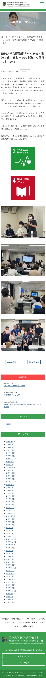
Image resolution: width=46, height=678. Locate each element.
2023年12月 (10, 507)
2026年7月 (9, 444)
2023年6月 (9, 522)
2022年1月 (9, 565)
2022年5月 (9, 553)
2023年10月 (10, 513)
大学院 (6, 622)
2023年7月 (9, 519)
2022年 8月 (9, 545)
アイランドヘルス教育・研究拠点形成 (27, 622)
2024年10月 (10, 484)
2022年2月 (9, 562)
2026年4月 (9, 447)
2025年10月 (10, 462)
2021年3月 (9, 585)
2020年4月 (9, 599)
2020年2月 (9, 602)
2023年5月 (9, 525)
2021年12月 (10, 568)
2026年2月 (9, 453)
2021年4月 (9, 582)
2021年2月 (9, 588)
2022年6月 (9, 550)
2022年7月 (9, 548)
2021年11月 (10, 571)
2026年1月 (9, 456)
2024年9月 (9, 487)
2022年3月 (9, 559)
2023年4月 (9, 527)
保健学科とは (17, 619)
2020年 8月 (9, 594)
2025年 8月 (9, 467)
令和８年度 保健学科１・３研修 (14, 385)
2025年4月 (9, 476)
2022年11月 (10, 539)
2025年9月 (9, 464)
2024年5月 (9, 496)
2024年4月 (9, 499)
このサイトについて (24, 656)
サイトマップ (24, 663)
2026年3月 (9, 450)
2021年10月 (10, 573)
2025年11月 (10, 459)
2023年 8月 (9, 516)
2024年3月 (9, 502)
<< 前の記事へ (12, 362)
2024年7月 (9, 490)
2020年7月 (9, 596)
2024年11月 (10, 482)
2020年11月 (10, 591)
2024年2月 (9, 505)
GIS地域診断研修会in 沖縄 (12, 395)
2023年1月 (9, 533)
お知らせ (25, 71)
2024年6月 (9, 493)
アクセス (16, 626)
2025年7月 (9, 470)
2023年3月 (9, 530)
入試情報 (41, 619)
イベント (9, 427)
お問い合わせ (28, 626)
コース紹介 (30, 619)
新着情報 (5, 619)
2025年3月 (9, 479)
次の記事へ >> (34, 362)
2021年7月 (9, 576)
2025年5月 (9, 473)
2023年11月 (10, 510)
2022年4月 (9, 556)
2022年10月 (10, 542)
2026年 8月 (9, 441)
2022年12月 (10, 536)
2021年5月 (9, 579)
